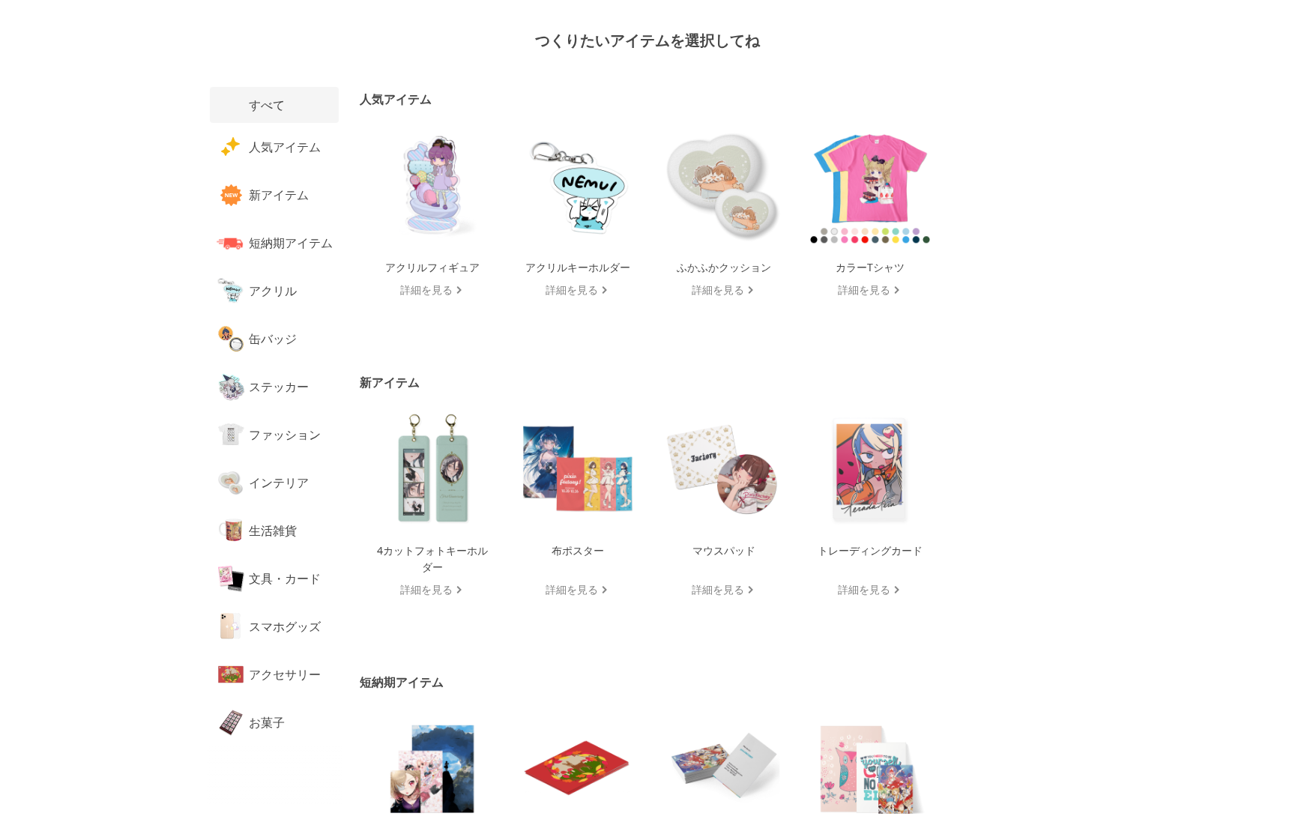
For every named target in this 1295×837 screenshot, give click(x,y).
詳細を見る (426, 289)
